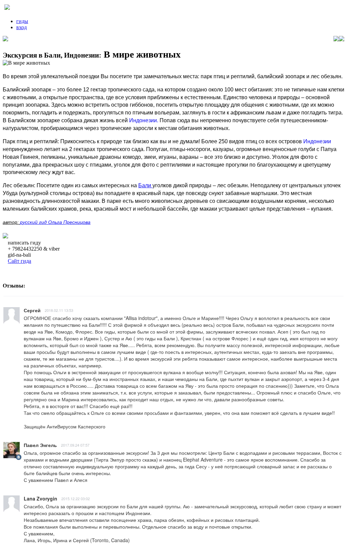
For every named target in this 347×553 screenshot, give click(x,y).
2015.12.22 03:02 (75, 498)
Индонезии (317, 141)
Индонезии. (143, 120)
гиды (22, 21)
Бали (145, 185)
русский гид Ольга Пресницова (55, 222)
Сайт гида (19, 261)
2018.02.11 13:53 (59, 310)
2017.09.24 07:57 (75, 445)
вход (21, 27)
